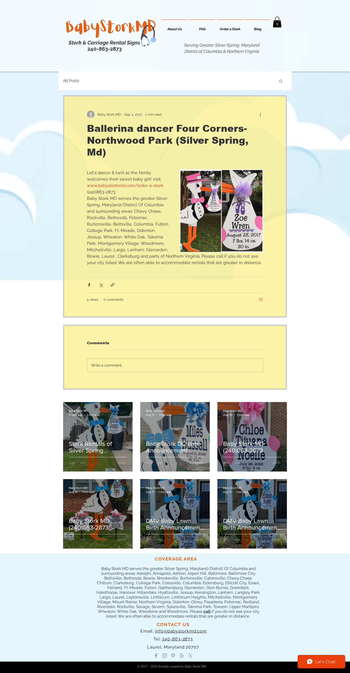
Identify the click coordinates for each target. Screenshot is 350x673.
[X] (190, 656)
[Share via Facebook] (89, 285)
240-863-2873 (177, 638)
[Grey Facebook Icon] (156, 656)
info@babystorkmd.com (181, 631)
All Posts (71, 80)
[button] (277, 22)
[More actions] (260, 114)
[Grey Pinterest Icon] (173, 656)
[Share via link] (112, 285)
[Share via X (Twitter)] (101, 285)
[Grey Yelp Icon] (182, 656)
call (206, 611)
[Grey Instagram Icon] (164, 656)
